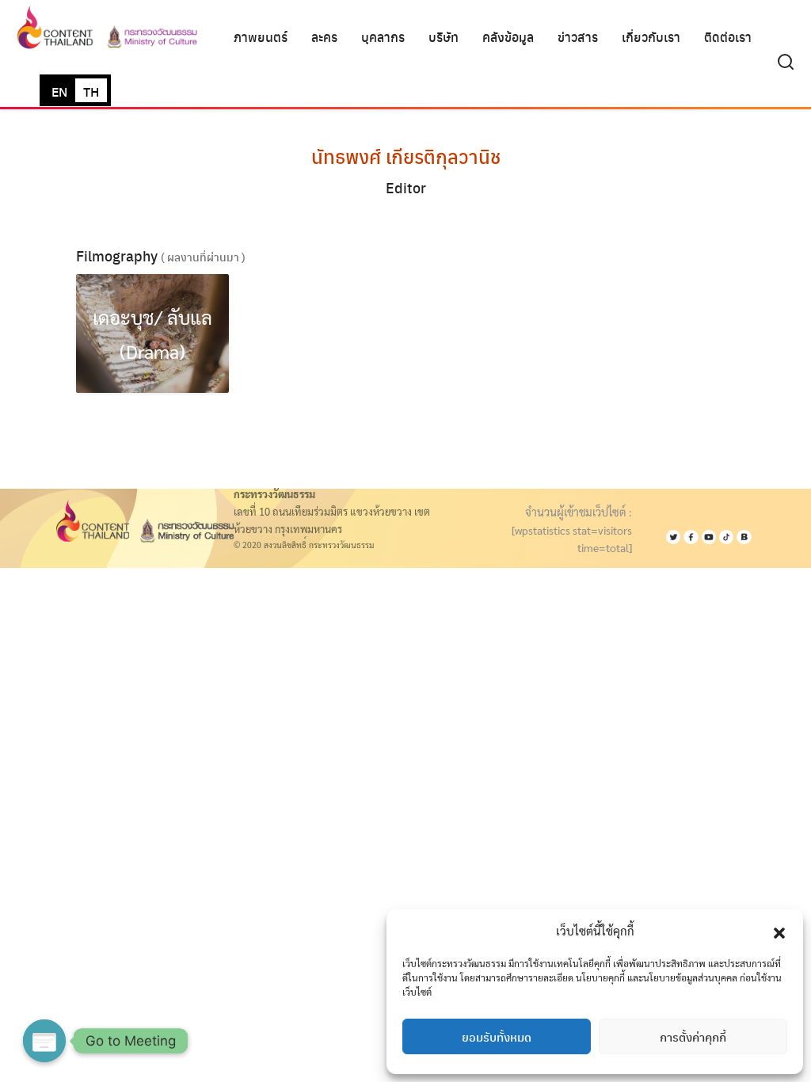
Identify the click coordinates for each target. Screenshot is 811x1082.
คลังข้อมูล (508, 37)
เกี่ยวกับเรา (651, 37)
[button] (779, 931)
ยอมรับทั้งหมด (496, 1037)
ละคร (324, 37)
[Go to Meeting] (44, 1040)
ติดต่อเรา (728, 37)
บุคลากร (383, 37)
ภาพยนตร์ (260, 37)
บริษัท (443, 37)
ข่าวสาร (578, 37)
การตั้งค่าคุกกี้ (693, 1037)
